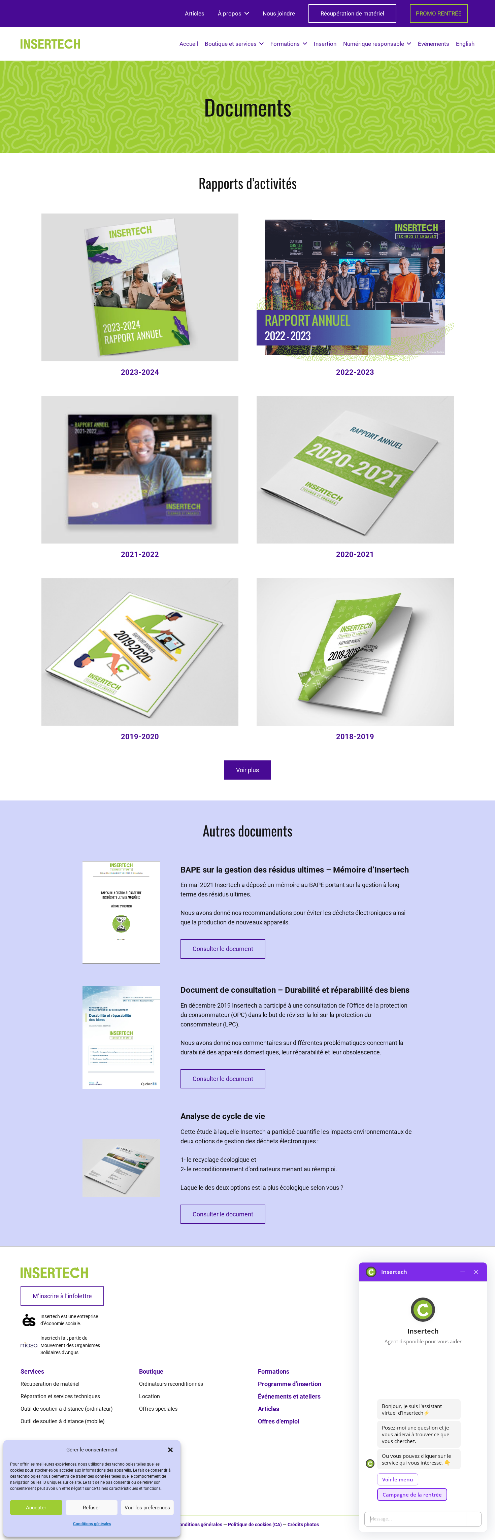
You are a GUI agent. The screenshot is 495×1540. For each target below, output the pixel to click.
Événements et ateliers (289, 1396)
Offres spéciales (158, 1409)
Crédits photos (303, 1525)
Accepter (36, 1508)
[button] (170, 1449)
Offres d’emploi (278, 1421)
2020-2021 (355, 554)
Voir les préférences (147, 1508)
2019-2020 (140, 736)
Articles (268, 1408)
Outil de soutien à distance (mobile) (63, 1421)
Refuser (91, 1508)
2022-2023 (355, 372)
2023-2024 (140, 372)
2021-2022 (140, 554)
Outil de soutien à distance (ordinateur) (67, 1409)
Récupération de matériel (50, 1384)
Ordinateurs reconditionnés (171, 1384)
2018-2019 (355, 736)
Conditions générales (92, 1523)
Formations (273, 1371)
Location (149, 1396)
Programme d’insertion (289, 1383)
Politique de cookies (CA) (255, 1525)
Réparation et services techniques (60, 1396)
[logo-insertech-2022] (50, 44)
